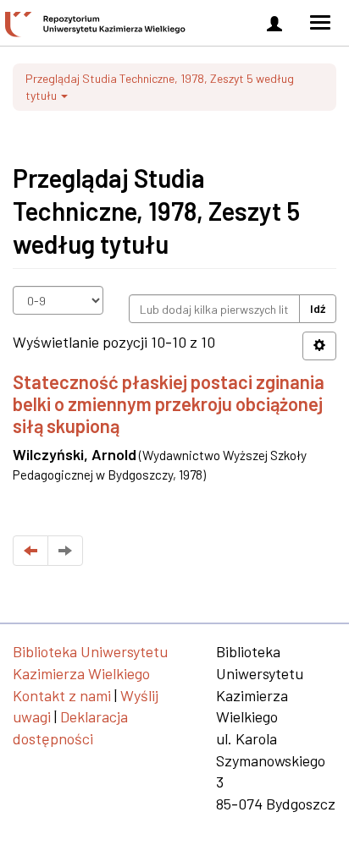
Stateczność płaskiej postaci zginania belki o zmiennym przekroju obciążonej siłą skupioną (168, 403)
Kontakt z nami (62, 695)
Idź (317, 308)
